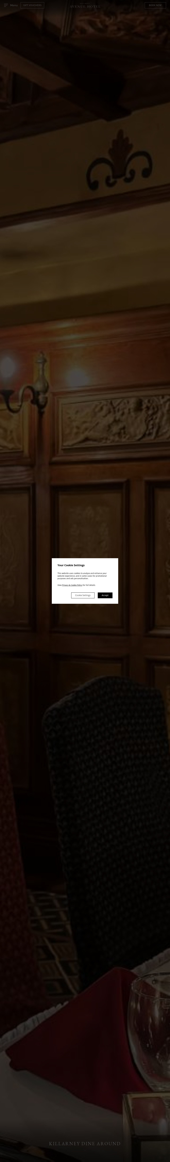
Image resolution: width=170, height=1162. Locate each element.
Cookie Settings (83, 595)
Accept (105, 595)
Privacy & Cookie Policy (72, 585)
